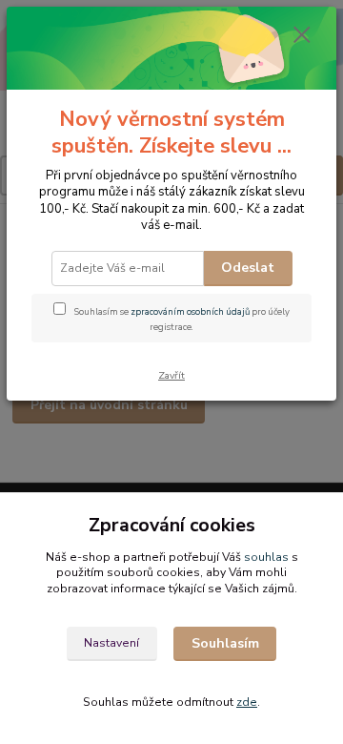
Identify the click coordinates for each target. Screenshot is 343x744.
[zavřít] (302, 36)
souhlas (266, 557)
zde (246, 702)
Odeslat (247, 267)
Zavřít (171, 375)
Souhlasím (225, 643)
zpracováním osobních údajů (190, 311)
